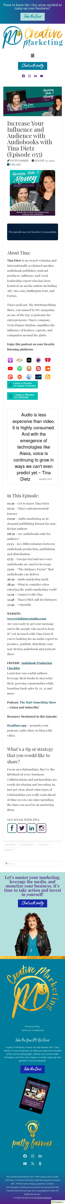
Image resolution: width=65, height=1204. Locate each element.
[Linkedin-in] (35, 76)
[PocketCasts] (11, 376)
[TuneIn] (40, 376)
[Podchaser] (40, 360)
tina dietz (9, 850)
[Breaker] (30, 376)
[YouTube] (11, 368)
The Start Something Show (38, 702)
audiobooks (43, 845)
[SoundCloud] (49, 368)
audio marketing (27, 845)
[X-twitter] (32, 1163)
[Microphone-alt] (40, 1163)
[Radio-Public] (40, 368)
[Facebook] (23, 76)
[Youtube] (42, 76)
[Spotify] (21, 368)
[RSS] (49, 376)
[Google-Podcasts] (21, 360)
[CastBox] (21, 376)
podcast (15, 164)
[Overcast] (30, 368)
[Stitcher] (30, 360)
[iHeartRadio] (49, 360)
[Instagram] (29, 76)
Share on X (45, 479)
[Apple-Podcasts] (11, 360)
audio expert (10, 845)
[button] (32, 56)
